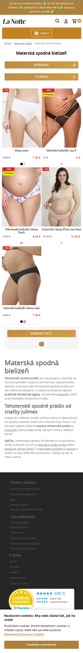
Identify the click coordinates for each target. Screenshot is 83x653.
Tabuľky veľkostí (19, 504)
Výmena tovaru (19, 527)
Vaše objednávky (20, 522)
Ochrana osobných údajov (25, 543)
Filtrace (41, 76)
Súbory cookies (19, 583)
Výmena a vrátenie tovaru (25, 488)
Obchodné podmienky (23, 538)
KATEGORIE (41, 65)
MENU (45, 33)
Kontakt (14, 567)
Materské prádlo (23, 43)
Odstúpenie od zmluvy (23, 548)
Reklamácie (16, 532)
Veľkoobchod (17, 578)
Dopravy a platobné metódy (26, 509)
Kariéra (14, 572)
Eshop (7, 43)
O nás (13, 561)
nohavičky (62, 394)
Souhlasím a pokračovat (41, 644)
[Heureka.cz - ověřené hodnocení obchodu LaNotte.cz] (41, 601)
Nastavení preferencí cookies (24, 634)
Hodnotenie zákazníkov (23, 494)
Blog (12, 499)
